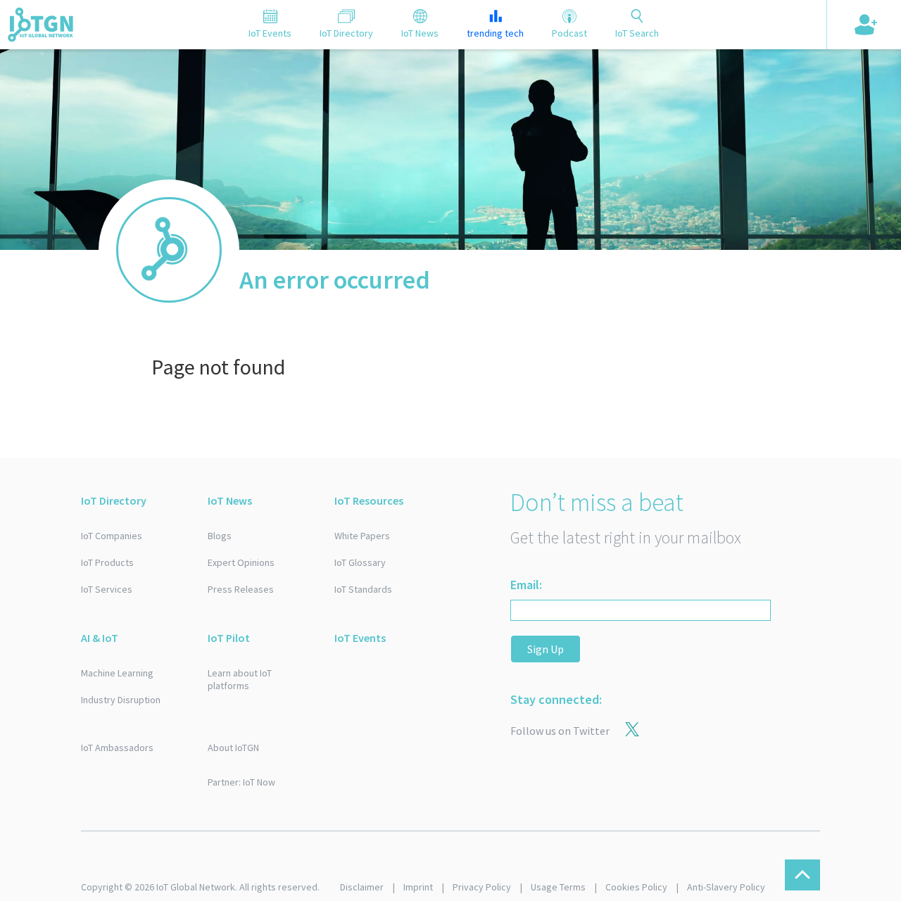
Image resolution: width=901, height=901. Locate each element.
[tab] (269, 24)
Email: (526, 584)
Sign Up (545, 649)
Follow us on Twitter (560, 731)
